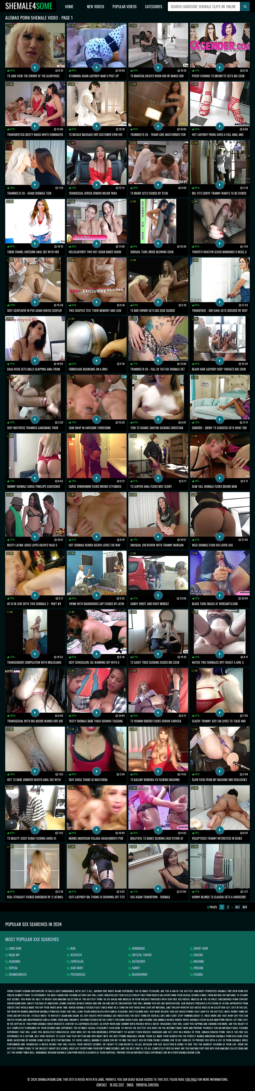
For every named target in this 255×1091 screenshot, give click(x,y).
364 (244, 907)
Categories (153, 6)
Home (69, 6)
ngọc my (14, 955)
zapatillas (76, 961)
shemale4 (28, 5)
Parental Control (147, 1084)
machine (198, 961)
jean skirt (76, 968)
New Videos (95, 6)
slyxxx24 (76, 955)
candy (135, 968)
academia (14, 961)
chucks (198, 955)
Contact (101, 1084)
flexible (198, 974)
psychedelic (77, 974)
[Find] (245, 6)
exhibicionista (17, 974)
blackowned (139, 974)
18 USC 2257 (117, 1084)
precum (198, 968)
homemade (138, 948)
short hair (200, 948)
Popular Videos (125, 6)
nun (72, 948)
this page (191, 1079)
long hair (14, 948)
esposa (13, 968)
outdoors (138, 961)
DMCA (130, 1084)
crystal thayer (141, 955)
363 (237, 907)
